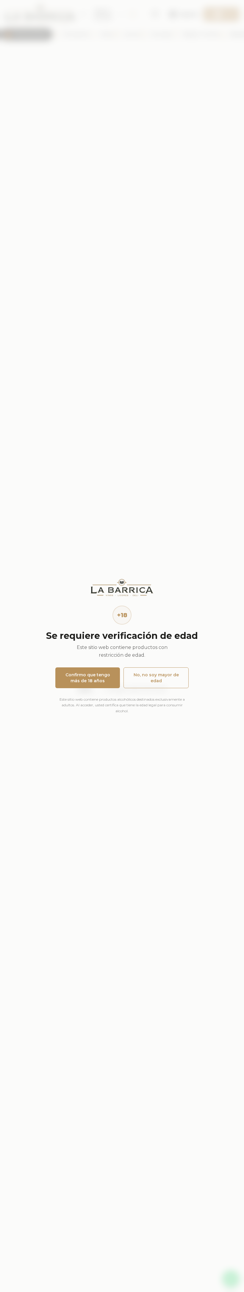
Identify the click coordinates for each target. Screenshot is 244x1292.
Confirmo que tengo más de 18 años (87, 677)
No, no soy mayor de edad (156, 677)
